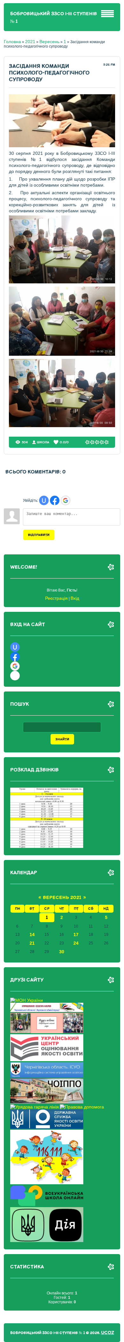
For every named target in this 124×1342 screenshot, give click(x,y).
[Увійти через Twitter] (15, 675)
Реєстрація (56, 598)
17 (76, 934)
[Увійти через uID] (44, 500)
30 (61, 951)
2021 (30, 41)
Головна (12, 41)
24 (76, 943)
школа (43, 442)
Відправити (39, 535)
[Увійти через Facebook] (54, 500)
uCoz (107, 1333)
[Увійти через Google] (65, 500)
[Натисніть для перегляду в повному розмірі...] (62, 145)
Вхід (75, 598)
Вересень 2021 (62, 898)
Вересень (49, 41)
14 (32, 934)
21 (32, 943)
